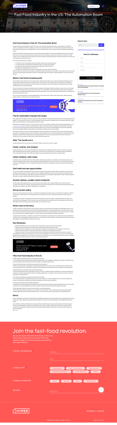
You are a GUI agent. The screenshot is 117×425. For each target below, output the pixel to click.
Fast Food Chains (75, 368)
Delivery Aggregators (60, 371)
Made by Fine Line (99, 420)
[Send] (101, 390)
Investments (57, 368)
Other (95, 371)
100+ (77, 381)
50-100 (66, 381)
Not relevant (90, 381)
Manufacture (94, 368)
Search (101, 45)
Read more (15, 310)
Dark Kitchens (81, 371)
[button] (93, 6)
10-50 (55, 381)
